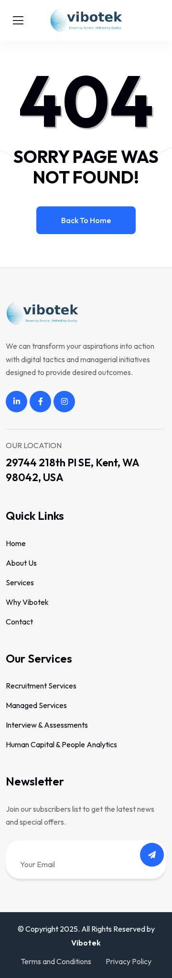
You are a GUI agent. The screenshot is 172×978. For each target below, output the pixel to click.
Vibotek (86, 942)
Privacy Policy (128, 961)
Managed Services (36, 705)
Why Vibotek (27, 602)
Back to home (86, 220)
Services (20, 582)
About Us (21, 563)
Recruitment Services (41, 685)
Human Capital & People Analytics (61, 744)
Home (16, 543)
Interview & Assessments (47, 725)
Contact (19, 621)
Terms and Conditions (56, 961)
